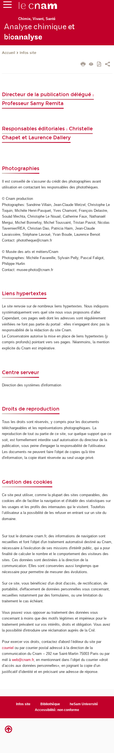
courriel (8, 648)
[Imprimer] (83, 65)
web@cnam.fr (23, 660)
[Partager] (107, 65)
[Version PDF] (99, 64)
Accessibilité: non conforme (57, 710)
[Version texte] (91, 64)
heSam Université (84, 704)
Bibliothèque (50, 704)
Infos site (28, 53)
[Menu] (7, 5)
